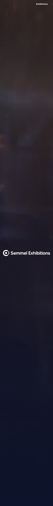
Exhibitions (42, 4)
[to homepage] (18, 4)
